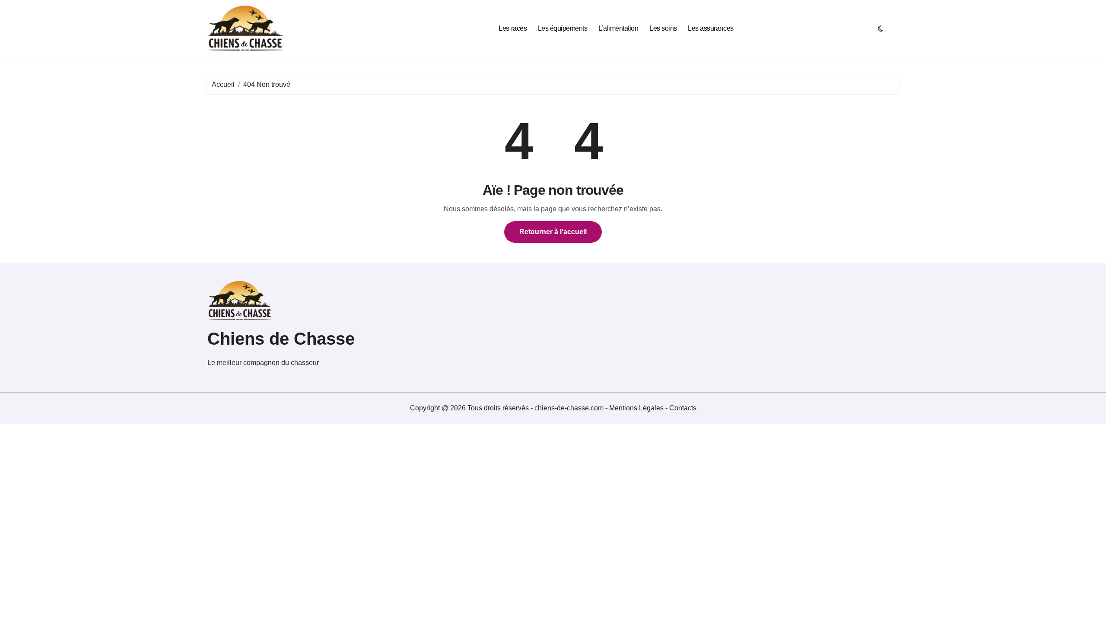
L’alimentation (618, 28)
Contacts (682, 408)
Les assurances (710, 28)
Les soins (663, 28)
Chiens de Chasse (281, 338)
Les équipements (563, 28)
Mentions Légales (637, 408)
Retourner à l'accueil (553, 231)
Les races (513, 28)
